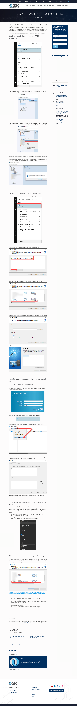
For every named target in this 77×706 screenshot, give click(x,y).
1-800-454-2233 (12, 690)
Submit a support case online (14, 623)
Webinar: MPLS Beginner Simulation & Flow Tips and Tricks (61, 104)
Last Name (55, 37)
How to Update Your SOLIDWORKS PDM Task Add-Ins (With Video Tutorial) (18, 636)
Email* (54, 41)
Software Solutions (30, 5)
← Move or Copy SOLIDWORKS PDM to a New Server (19, 675)
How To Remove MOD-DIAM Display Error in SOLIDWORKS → (55, 675)
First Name (55, 33)
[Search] (68, 1)
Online (57, 90)
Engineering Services (49, 5)
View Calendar (54, 125)
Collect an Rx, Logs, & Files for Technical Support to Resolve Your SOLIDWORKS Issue (37, 636)
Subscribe (55, 46)
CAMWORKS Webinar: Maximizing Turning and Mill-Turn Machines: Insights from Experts (61, 95)
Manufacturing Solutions (62, 5)
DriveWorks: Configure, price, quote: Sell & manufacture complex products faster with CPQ (61, 87)
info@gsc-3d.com (13, 692)
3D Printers (39, 5)
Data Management (16, 644)
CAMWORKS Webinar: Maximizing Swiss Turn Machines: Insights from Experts (62, 121)
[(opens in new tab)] (60, 64)
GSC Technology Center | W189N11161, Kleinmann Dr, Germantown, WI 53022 (62, 116)
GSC (41, 17)
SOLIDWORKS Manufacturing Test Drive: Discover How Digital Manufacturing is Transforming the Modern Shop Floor (62, 111)
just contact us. (27, 622)
